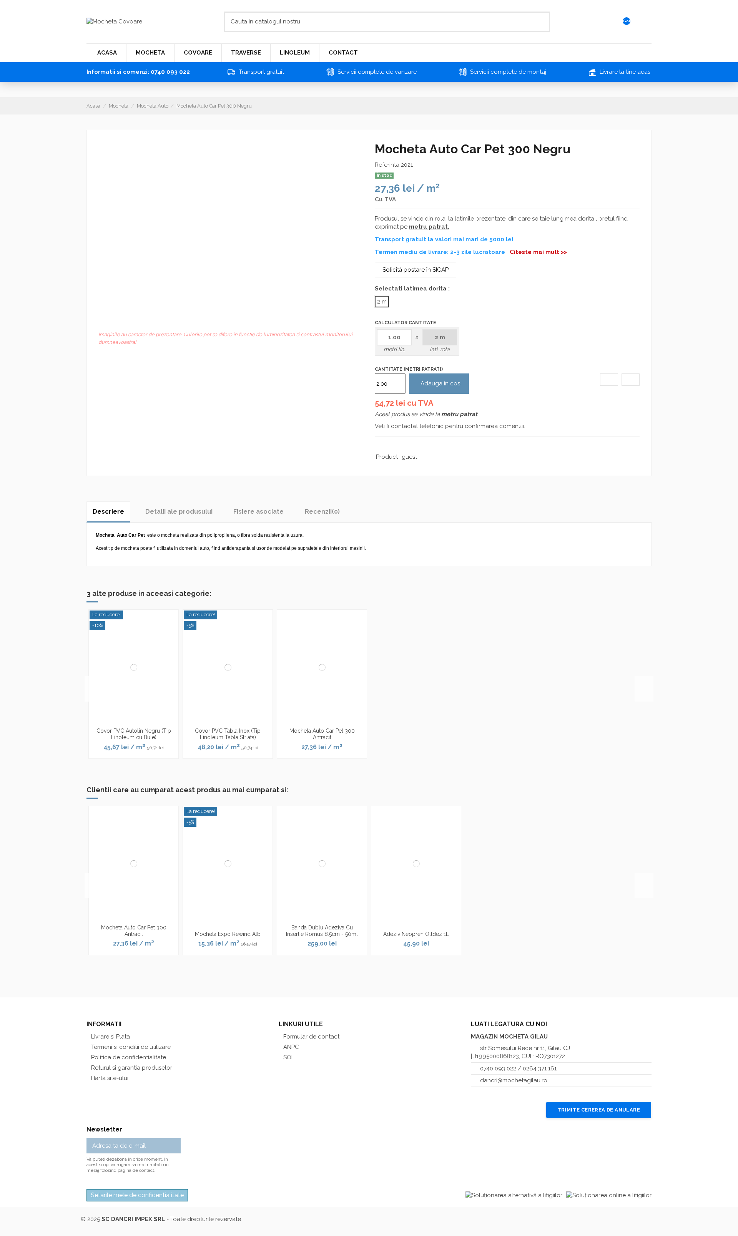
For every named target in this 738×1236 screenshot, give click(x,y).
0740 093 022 (170, 71)
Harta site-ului (109, 1078)
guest (409, 456)
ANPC (291, 1047)
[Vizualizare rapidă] (138, 721)
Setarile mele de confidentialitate (137, 1195)
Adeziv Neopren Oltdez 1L (416, 934)
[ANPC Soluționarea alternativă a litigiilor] (513, 1195)
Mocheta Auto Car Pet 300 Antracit (322, 734)
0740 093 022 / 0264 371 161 (518, 1068)
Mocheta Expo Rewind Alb (228, 934)
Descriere (108, 511)
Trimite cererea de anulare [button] (598, 1110)
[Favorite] (646, 22)
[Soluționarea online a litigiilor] (609, 1195)
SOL (288, 1057)
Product (387, 456)
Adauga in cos (440, 383)
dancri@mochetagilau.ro (513, 1080)
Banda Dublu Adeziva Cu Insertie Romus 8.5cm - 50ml (322, 930)
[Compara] (631, 379)
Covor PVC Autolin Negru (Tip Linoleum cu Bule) (133, 734)
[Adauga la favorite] (609, 379)
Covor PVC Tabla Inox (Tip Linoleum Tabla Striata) (228, 734)
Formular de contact (311, 1036)
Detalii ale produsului (179, 511)
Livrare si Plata (110, 1036)
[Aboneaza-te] (175, 1146)
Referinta (387, 164)
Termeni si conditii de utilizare (131, 1047)
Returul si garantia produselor (131, 1067)
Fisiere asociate (258, 511)
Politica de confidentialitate (128, 1057)
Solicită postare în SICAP (415, 269)
